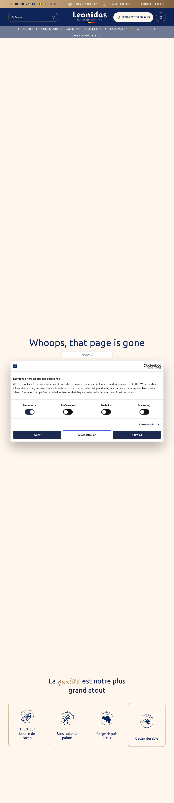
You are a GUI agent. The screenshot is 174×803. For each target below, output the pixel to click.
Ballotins (73, 29)
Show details (146, 424)
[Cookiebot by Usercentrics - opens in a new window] (146, 366)
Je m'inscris (144, 792)
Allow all (137, 434)
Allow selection (87, 434)
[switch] (68, 412)
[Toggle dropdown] (54, 4)
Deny (37, 434)
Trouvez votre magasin (136, 17)
